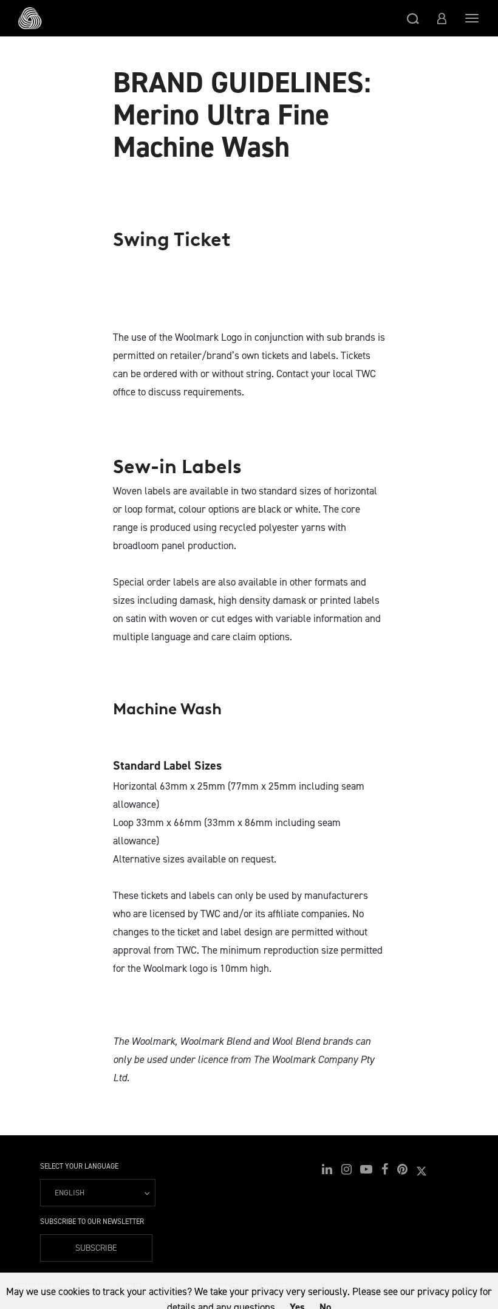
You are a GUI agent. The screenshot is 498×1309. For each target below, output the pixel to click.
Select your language (79, 1166)
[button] (413, 18)
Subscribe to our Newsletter (92, 1221)
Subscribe (96, 1248)
